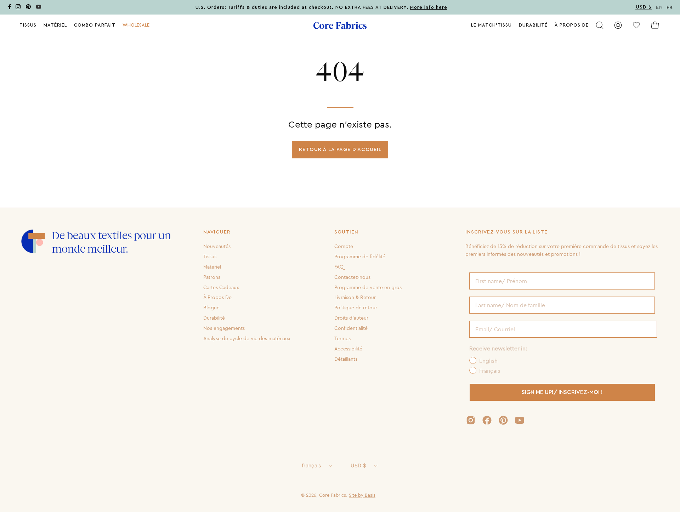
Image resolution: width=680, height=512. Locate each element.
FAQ (339, 267)
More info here (428, 7)
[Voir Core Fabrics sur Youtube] (519, 420)
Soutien (346, 232)
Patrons (211, 277)
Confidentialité (351, 328)
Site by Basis (362, 495)
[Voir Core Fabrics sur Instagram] (470, 420)
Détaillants (345, 358)
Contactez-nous (352, 277)
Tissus (209, 256)
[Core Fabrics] (340, 25)
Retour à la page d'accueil (340, 149)
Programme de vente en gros (368, 287)
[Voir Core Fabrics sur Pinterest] (503, 420)
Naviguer (217, 232)
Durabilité (214, 318)
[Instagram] (18, 8)
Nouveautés (217, 246)
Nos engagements (224, 328)
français (311, 465)
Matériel (212, 267)
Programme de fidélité (359, 256)
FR (670, 7)
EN (659, 7)
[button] (136, 25)
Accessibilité (348, 348)
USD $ (358, 465)
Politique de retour (355, 307)
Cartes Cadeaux (221, 287)
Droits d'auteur (351, 318)
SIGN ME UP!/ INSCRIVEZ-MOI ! (562, 392)
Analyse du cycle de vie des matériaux (246, 338)
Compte (343, 246)
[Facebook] (9, 8)
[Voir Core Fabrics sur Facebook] (487, 420)
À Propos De (217, 297)
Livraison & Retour (355, 297)
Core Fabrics (332, 495)
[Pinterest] (28, 8)
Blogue (211, 307)
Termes (342, 338)
